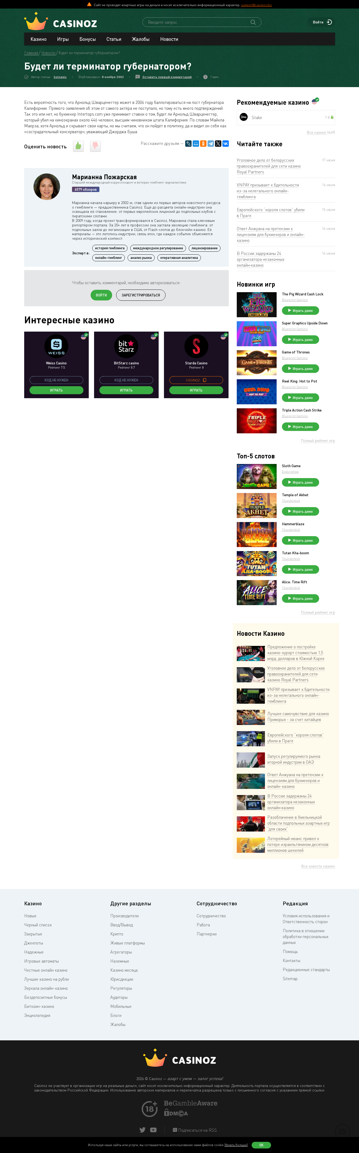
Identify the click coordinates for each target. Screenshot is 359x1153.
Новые (30, 915)
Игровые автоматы (41, 961)
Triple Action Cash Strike (302, 410)
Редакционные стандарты (306, 969)
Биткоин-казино (39, 1006)
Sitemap (290, 978)
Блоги (115, 1015)
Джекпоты (33, 943)
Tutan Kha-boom (295, 553)
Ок (261, 1145)
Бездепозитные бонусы (45, 997)
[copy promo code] (204, 380)
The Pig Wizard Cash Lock (302, 294)
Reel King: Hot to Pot (299, 381)
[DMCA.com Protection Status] (176, 1115)
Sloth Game (291, 466)
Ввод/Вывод (121, 924)
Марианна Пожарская (104, 177)
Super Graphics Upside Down (305, 323)
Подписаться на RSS (197, 1130)
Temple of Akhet (295, 495)
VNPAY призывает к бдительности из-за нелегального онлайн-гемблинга (268, 190)
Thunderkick (291, 501)
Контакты (291, 960)
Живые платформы (127, 943)
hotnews (60, 77)
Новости (169, 39)
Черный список (38, 924)
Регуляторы (121, 988)
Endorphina (290, 472)
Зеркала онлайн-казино (46, 988)
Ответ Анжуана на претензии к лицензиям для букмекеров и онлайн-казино (271, 234)
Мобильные (121, 1006)
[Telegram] (211, 143)
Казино (39, 39)
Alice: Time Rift (294, 582)
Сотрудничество (211, 915)
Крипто (116, 933)
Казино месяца (124, 970)
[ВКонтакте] (225, 143)
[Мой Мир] (196, 143)
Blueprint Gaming (295, 300)
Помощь (290, 951)
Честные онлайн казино (45, 970)
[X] (218, 143)
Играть (56, 390)
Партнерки (207, 933)
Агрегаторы (121, 952)
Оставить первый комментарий (167, 77)
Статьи (114, 39)
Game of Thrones (296, 352)
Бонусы (87, 39)
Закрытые (33, 933)
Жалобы (141, 39)
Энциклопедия (37, 1015)
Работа (203, 924)
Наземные (119, 961)
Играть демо (303, 310)
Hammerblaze (293, 524)
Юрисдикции (121, 979)
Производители (124, 915)
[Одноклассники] (203, 143)
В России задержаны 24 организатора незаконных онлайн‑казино (260, 259)
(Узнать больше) (236, 1145)
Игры (63, 39)
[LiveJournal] (188, 143)
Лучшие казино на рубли (46, 979)
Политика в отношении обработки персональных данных (305, 936)
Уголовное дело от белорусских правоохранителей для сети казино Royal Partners (269, 165)
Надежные (34, 952)
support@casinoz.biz (256, 5)
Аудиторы (119, 997)
